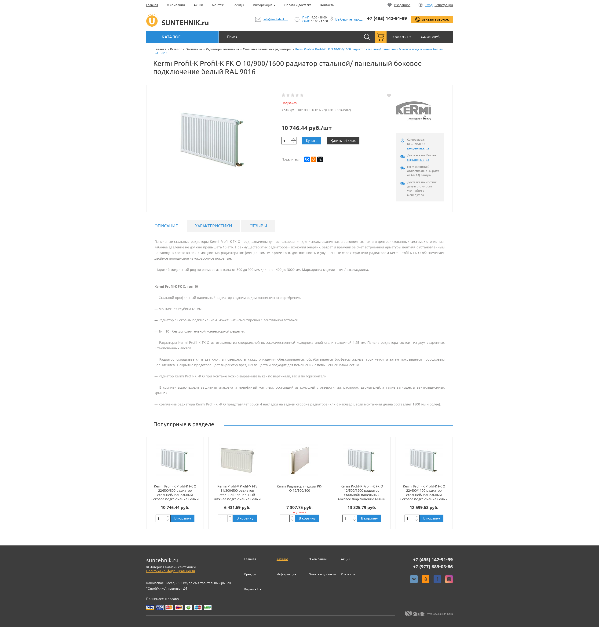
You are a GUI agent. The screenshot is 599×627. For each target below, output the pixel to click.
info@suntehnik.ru (275, 19)
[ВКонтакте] (307, 159)
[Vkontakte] (414, 579)
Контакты (327, 5)
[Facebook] (437, 579)
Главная (152, 5)
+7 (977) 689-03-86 (433, 567)
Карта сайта (252, 589)
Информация (263, 5)
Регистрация (444, 5)
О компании (176, 5)
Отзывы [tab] (258, 226)
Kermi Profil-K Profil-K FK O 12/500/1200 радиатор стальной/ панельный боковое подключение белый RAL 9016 (361, 494)
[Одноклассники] (313, 159)
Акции (198, 5)
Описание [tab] (166, 226)
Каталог (282, 559)
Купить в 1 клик (343, 141)
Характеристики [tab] (213, 226)
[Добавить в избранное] (389, 95)
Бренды (238, 5)
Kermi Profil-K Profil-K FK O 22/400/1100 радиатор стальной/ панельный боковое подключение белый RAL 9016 (424, 494)
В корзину (182, 518)
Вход (429, 5)
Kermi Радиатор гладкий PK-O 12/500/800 (299, 488)
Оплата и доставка (297, 5)
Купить (311, 141)
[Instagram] (449, 579)
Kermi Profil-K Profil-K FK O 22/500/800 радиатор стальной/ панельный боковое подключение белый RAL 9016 (175, 494)
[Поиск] (367, 37)
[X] (320, 159)
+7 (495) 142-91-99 (387, 18)
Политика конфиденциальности (170, 571)
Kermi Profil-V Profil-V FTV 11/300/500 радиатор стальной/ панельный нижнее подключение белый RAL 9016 (237, 494)
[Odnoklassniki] (425, 579)
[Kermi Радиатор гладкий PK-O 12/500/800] (299, 460)
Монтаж (218, 5)
